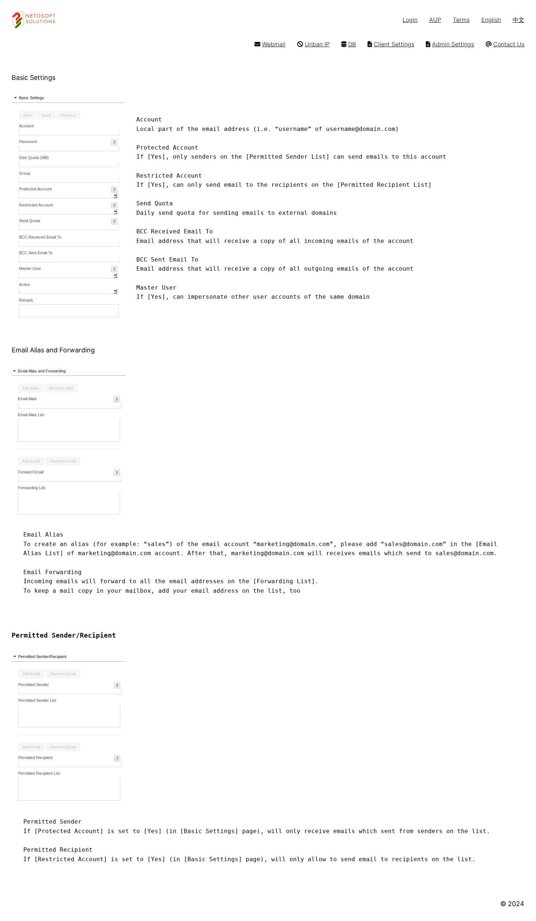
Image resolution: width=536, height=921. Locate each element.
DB (352, 44)
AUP (435, 19)
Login (410, 19)
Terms (461, 19)
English (491, 19)
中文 (518, 19)
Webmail (274, 44)
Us (519, 44)
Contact (504, 44)
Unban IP (317, 44)
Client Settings (394, 44)
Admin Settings (453, 44)
